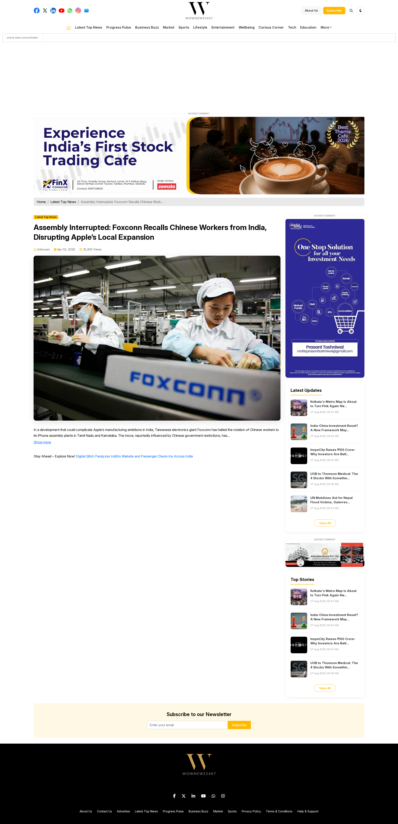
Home (41, 202)
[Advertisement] (199, 76)
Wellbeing (247, 27)
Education (308, 27)
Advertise (123, 811)
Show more (42, 442)
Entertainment (222, 27)
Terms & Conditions (279, 811)
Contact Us (104, 811)
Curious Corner (271, 27)
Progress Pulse (118, 27)
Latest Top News (88, 27)
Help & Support (307, 811)
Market (168, 27)
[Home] (68, 27)
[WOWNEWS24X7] (199, 10)
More (325, 27)
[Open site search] (351, 10)
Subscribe (334, 10)
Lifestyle (200, 27)
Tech (292, 27)
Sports (183, 27)
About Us (311, 10)
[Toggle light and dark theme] (360, 10)
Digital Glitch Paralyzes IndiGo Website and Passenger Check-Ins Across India (134, 456)
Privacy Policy (251, 811)
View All (325, 523)
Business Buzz (147, 27)
